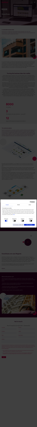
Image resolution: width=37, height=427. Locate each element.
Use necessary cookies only (18, 224)
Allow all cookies (29, 224)
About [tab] (30, 204)
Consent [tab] (7, 204)
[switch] (14, 221)
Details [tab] (18, 204)
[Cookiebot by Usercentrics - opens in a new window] (30, 202)
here (14, 214)
